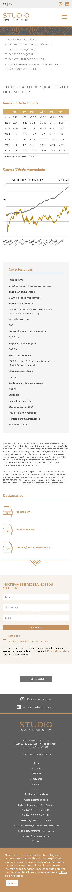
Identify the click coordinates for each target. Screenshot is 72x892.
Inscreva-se (36, 627)
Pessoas (36, 768)
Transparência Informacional (36, 836)
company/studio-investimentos (39, 706)
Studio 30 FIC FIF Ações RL (20, 54)
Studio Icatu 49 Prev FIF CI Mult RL (25, 59)
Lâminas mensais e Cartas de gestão (28, 641)
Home (36, 763)
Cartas (36, 789)
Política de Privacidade (56, 651)
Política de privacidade (36, 794)
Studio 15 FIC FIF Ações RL (20, 49)
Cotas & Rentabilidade (20, 39)
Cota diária (14, 635)
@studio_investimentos (39, 699)
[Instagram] (60, 4)
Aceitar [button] (12, 883)
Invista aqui (36, 678)
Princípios (36, 773)
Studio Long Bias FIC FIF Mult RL (23, 69)
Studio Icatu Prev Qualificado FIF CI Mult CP (31, 64)
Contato (36, 841)
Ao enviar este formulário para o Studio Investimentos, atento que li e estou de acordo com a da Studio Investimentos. (36, 651)
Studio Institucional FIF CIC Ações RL (27, 44)
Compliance (36, 778)
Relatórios (36, 784)
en (10, 4)
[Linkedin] (67, 4)
